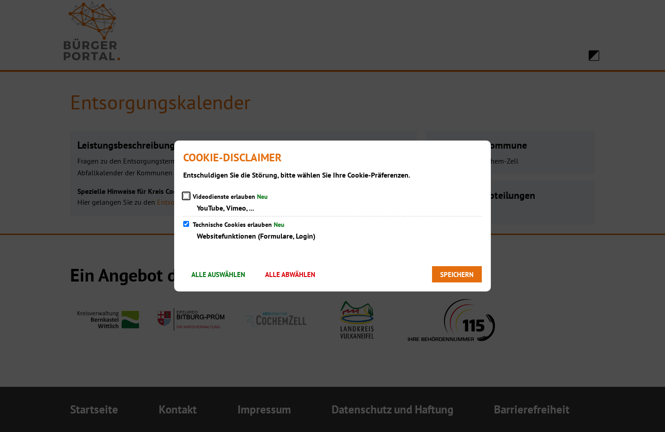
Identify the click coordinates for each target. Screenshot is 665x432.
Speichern (457, 274)
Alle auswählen (218, 274)
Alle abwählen (290, 274)
